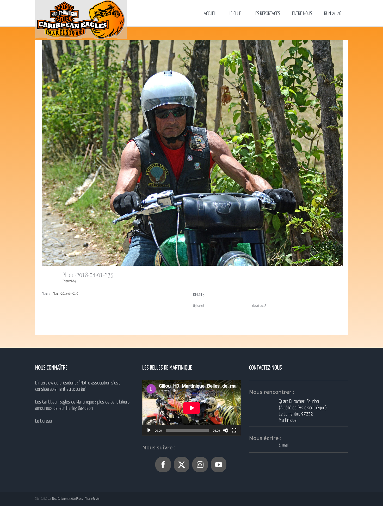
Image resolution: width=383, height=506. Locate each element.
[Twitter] (181, 464)
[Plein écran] (234, 430)
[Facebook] (163, 464)
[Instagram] (200, 464)
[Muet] (225, 430)
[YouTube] (218, 464)
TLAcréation (58, 499)
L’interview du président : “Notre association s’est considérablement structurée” (77, 386)
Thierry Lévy (69, 281)
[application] (191, 408)
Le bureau (43, 421)
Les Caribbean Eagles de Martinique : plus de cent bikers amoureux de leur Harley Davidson (82, 405)
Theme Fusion (92, 499)
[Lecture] (149, 430)
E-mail (283, 445)
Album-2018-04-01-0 (65, 294)
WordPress (77, 499)
